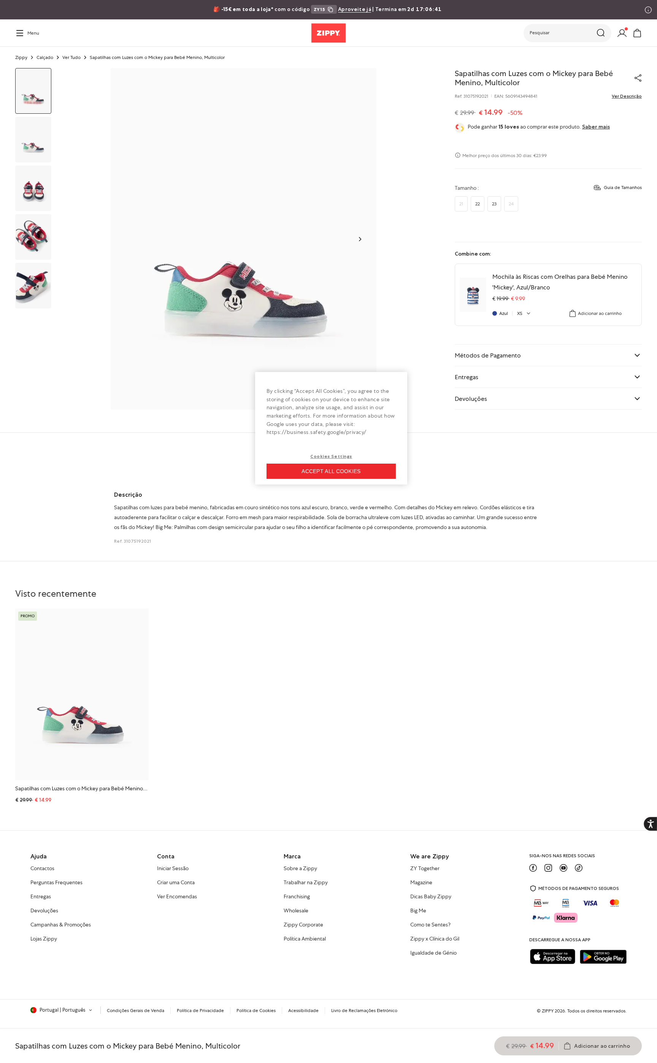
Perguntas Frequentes (56, 883)
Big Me (418, 911)
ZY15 (319, 9)
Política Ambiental (305, 939)
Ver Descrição (627, 96)
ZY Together (425, 869)
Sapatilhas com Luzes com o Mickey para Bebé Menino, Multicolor (92, 788)
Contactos (42, 869)
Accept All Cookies (331, 471)
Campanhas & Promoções (60, 925)
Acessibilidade (303, 1010)
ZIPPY (548, 1011)
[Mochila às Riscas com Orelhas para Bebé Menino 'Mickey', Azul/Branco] (473, 295)
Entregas (40, 897)
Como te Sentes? (430, 925)
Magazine (421, 883)
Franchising (297, 897)
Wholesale (296, 911)
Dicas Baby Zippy (430, 897)
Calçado (44, 57)
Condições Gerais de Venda (135, 1010)
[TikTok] (578, 868)
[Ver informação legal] (648, 10)
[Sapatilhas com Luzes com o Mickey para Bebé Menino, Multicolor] (82, 694)
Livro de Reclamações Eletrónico (364, 1010)
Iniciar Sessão (173, 869)
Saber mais (596, 126)
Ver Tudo (71, 57)
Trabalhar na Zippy (306, 883)
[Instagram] (548, 868)
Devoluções (44, 911)
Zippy (21, 57)
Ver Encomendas (177, 897)
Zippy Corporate (303, 925)
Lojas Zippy (43, 939)
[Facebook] (533, 868)
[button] (567, 33)
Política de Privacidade (200, 1010)
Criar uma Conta (176, 883)
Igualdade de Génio (433, 953)
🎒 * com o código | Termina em (327, 9)
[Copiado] (638, 78)
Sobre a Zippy (300, 869)
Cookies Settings (331, 456)
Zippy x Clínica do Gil (434, 939)
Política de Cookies (256, 1010)
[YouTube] (563, 868)
